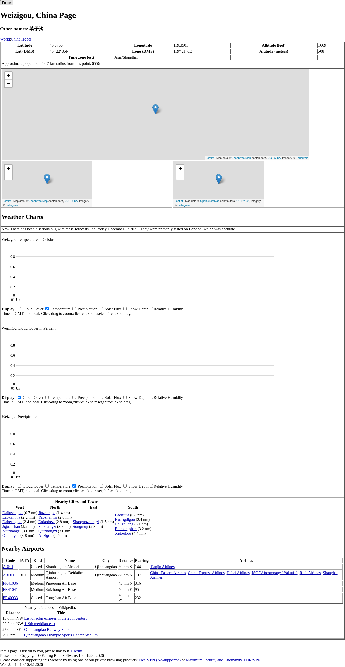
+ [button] (8, 75)
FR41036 (10, 583)
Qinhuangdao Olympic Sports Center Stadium (61, 635)
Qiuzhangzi (47, 531)
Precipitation (87, 309)
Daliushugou (12, 513)
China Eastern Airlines (168, 573)
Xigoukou (123, 533)
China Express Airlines (206, 573)
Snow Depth (138, 309)
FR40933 (10, 598)
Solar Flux (113, 309)
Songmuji (80, 526)
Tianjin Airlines (162, 566)
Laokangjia (11, 517)
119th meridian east (39, 624)
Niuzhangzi (11, 531)
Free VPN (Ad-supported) (160, 660)
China (15, 39)
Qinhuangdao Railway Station (48, 629)
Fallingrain (302, 158)
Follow (6, 3)
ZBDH (8, 575)
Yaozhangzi (47, 517)
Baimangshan (126, 529)
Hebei (26, 39)
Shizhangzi (47, 526)
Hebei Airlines (238, 573)
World (5, 39)
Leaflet (210, 158)
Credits (76, 651)
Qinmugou (10, 535)
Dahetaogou (12, 522)
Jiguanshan (11, 526)
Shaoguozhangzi (86, 522)
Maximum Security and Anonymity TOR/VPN (223, 660)
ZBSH (8, 566)
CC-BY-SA (274, 158)
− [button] (8, 83)
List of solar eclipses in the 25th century (55, 618)
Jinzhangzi (46, 513)
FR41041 (10, 589)
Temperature (60, 309)
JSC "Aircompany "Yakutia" (275, 573)
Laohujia (122, 515)
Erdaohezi (46, 522)
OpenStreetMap (241, 158)
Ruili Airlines (310, 573)
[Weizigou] (155, 109)
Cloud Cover (33, 309)
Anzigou (45, 535)
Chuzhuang (124, 524)
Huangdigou (125, 519)
